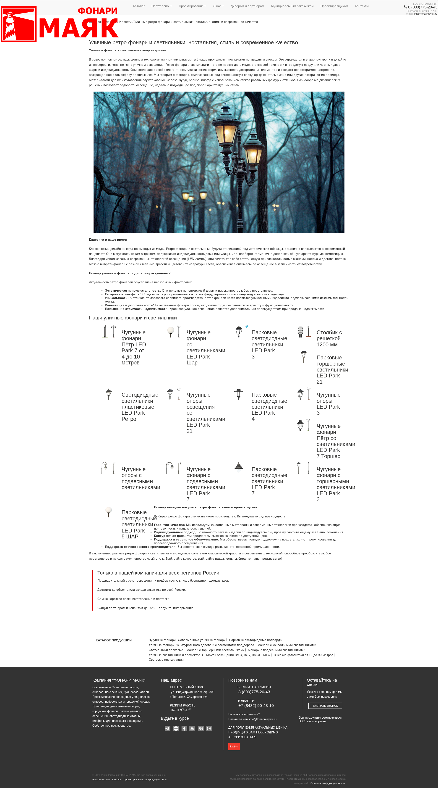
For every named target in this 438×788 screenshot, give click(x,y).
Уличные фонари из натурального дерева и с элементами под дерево (201, 644)
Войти (233, 746)
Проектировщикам (334, 6)
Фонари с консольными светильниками (287, 644)
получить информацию (176, 608)
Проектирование (191, 6)
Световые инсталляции (166, 659)
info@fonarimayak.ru (425, 13)
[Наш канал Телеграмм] (168, 729)
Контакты (362, 6)
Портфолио (160, 6)
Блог (164, 779)
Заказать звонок (325, 705)
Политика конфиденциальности (328, 783)
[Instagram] (209, 729)
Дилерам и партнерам (247, 6)
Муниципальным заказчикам (292, 6)
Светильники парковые (166, 649)
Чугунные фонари (162, 639)
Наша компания (101, 779)
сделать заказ (219, 580)
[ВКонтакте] (201, 729)
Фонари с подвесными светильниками (276, 649)
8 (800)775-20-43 (254, 692)
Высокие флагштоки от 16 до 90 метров (303, 655)
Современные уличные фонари (202, 639)
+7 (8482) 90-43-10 (256, 705)
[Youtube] (192, 729)
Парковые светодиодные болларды (255, 639)
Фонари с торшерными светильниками (216, 649)
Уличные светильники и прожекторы (176, 655)
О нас (217, 6)
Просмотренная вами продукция (141, 779)
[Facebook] (184, 729)
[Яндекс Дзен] (176, 729)
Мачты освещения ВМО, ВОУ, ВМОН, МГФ (238, 655)
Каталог (139, 6)
